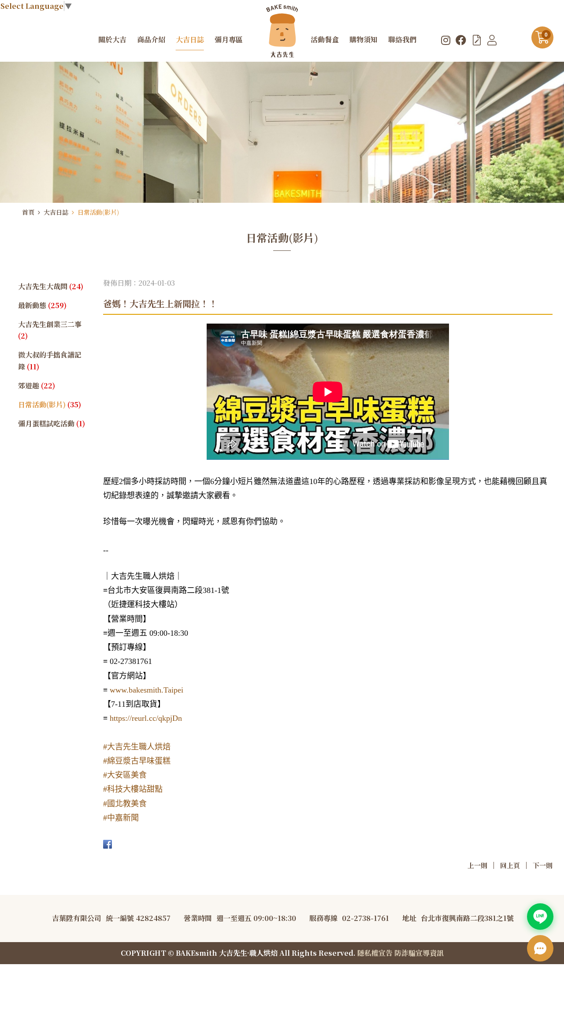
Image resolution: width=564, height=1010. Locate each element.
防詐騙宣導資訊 (419, 953)
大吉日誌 (56, 212)
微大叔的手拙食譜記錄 (50, 361)
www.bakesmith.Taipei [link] (146, 690)
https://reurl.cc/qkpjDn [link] (146, 718)
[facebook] (461, 39)
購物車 (546, 35)
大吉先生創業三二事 (50, 330)
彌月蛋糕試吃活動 (51, 423)
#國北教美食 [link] (125, 803)
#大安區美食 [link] (125, 775)
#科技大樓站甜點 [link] (133, 789)
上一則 (477, 865)
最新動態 (42, 305)
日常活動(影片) (98, 212)
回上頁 (510, 865)
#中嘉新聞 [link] (121, 817)
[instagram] (445, 39)
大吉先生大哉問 (50, 286)
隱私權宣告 (375, 953)
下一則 (543, 865)
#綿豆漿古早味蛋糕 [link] (137, 761)
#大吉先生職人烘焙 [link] (137, 746)
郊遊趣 (36, 385)
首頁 (28, 212)
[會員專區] (492, 39)
